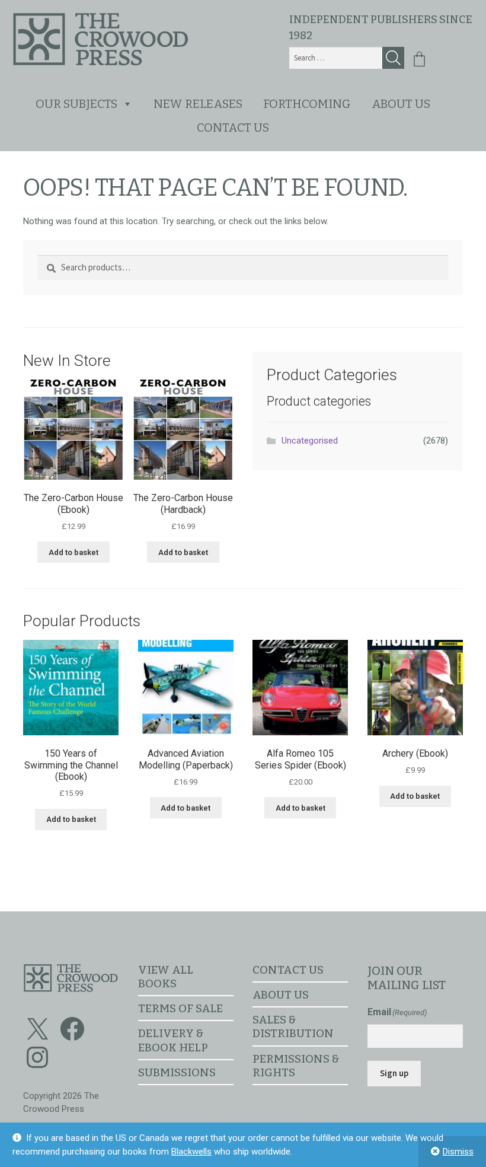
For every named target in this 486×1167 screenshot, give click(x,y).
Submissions (177, 1072)
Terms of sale (180, 1008)
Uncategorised (310, 440)
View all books (165, 976)
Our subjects (76, 104)
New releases (198, 104)
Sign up (394, 1073)
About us (401, 104)
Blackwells (191, 1151)
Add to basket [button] (73, 552)
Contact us (233, 127)
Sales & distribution (293, 1026)
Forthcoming (307, 104)
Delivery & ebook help (173, 1040)
